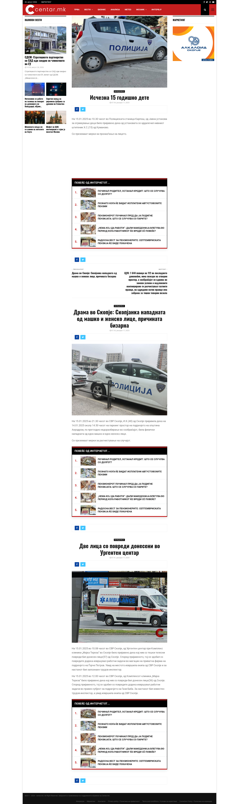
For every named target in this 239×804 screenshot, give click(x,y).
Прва (76, 9)
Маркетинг (91, 801)
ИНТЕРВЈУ (157, 9)
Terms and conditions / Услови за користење (159, 801)
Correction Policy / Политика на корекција (196, 801)
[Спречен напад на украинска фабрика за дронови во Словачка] (56, 89)
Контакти (101, 801)
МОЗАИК (140, 9)
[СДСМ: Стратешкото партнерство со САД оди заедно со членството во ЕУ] (45, 40)
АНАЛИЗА (115, 9)
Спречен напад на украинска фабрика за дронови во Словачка (55, 101)
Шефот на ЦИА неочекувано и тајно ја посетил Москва (55, 129)
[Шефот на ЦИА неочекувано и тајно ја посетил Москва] (56, 117)
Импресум (80, 801)
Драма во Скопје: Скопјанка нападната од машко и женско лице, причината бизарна (94, 274)
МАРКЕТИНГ (46, 2)
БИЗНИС (102, 9)
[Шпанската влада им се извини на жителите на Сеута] (35, 117)
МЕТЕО (128, 9)
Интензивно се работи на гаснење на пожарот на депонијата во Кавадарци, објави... (34, 102)
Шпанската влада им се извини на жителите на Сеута (34, 129)
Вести (87, 9)
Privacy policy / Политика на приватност (124, 801)
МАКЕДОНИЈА (119, 91)
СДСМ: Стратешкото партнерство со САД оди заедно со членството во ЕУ (45, 60)
